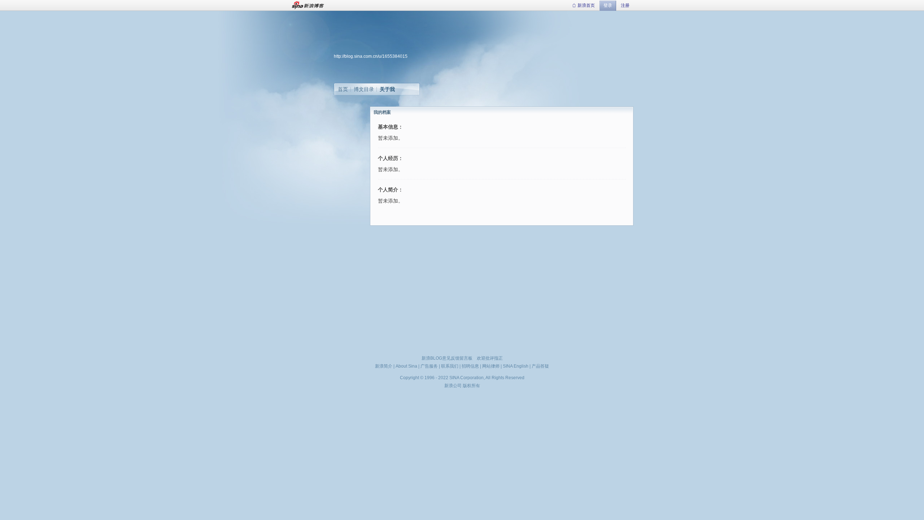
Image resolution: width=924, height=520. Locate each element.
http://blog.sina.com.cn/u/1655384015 (370, 56)
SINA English (515, 366)
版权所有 (471, 385)
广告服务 (429, 366)
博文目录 (364, 89)
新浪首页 (586, 5)
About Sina (406, 366)
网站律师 (491, 366)
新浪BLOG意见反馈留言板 (447, 358)
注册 (625, 5)
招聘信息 (470, 366)
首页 (343, 89)
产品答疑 (540, 366)
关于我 (387, 89)
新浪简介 (383, 366)
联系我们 (449, 366)
